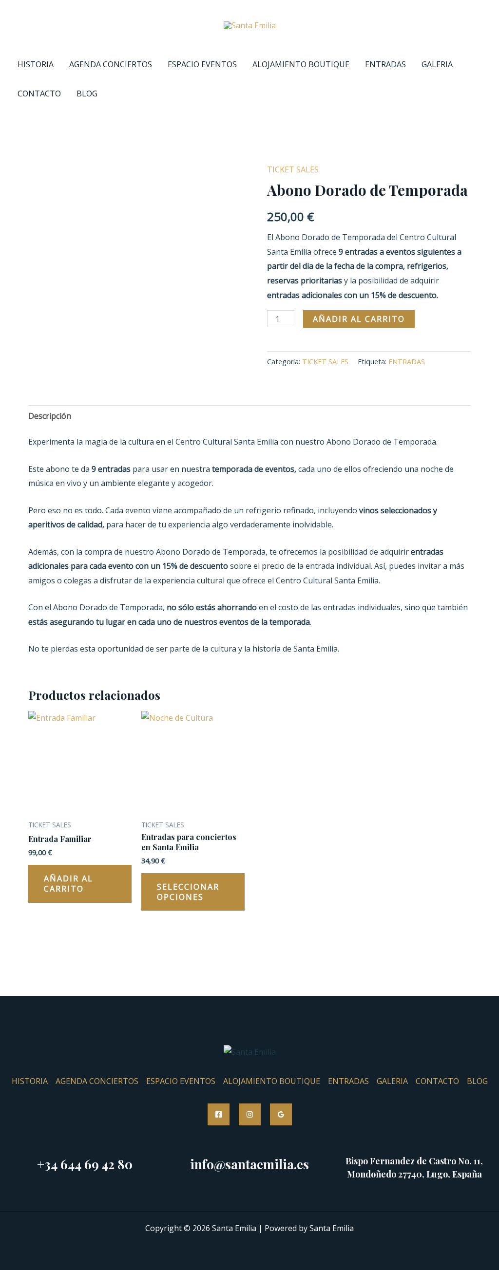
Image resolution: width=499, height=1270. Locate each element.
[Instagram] (250, 1114)
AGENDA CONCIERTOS (110, 64)
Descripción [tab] (49, 416)
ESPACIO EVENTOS (202, 64)
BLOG (87, 93)
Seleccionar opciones (188, 891)
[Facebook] (219, 1114)
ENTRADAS (385, 64)
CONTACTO (39, 93)
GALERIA (437, 64)
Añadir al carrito (359, 319)
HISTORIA (36, 64)
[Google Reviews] (281, 1114)
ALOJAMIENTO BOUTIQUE (300, 64)
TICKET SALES (293, 169)
